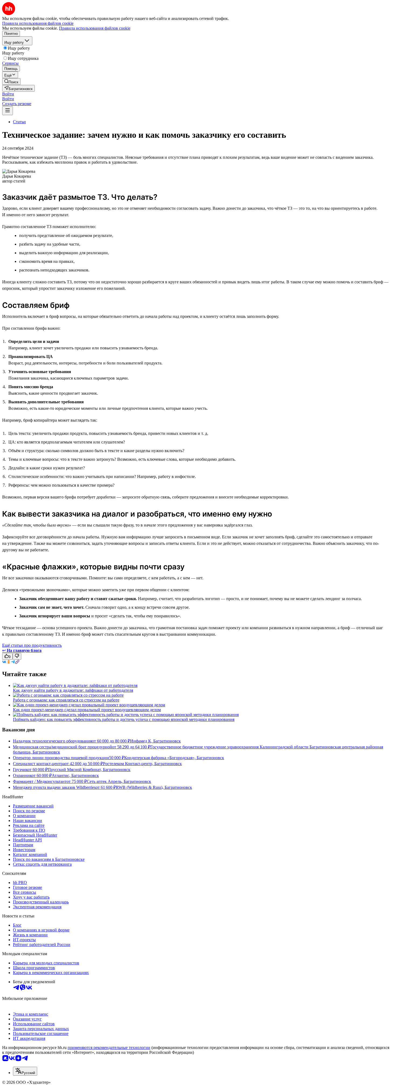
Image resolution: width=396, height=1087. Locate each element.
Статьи (19, 121)
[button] (8, 94)
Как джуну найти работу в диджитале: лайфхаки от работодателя (73, 690)
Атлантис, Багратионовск (75, 775)
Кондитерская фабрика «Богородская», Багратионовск (174, 757)
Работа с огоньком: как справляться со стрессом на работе (66, 700)
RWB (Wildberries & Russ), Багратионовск (154, 787)
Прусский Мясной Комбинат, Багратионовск (89, 769)
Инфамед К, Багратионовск (155, 741)
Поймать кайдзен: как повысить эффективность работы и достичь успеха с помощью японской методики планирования (123, 719)
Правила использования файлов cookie (94, 28)
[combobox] (25, 1071)
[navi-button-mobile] (7, 110)
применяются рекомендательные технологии (109, 1047)
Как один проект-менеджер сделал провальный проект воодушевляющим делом (87, 709)
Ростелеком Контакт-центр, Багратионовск (142, 763)
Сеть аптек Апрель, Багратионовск (119, 781)
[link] (11, 81)
